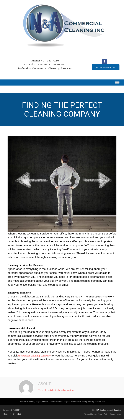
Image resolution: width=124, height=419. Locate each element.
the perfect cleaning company (34, 355)
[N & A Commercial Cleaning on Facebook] (104, 61)
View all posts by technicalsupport (56, 390)
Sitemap (112, 414)
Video (119, 414)
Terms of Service (90, 414)
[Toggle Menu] (117, 82)
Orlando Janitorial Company (60, 402)
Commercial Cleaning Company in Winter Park (88, 402)
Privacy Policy (103, 414)
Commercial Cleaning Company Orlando (33, 402)
